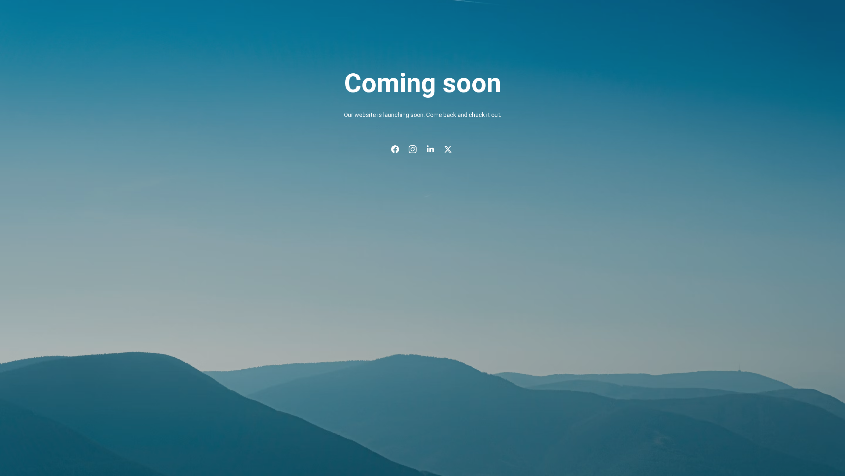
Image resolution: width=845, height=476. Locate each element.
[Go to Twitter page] (448, 149)
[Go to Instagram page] (416, 149)
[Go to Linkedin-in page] (433, 149)
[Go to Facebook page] (398, 149)
